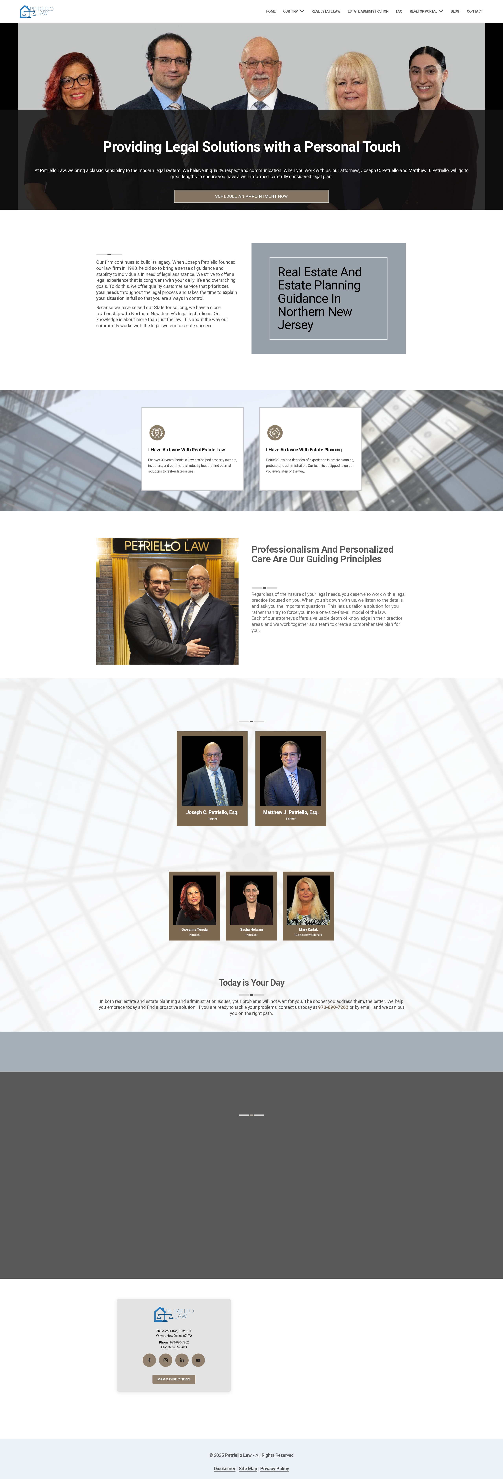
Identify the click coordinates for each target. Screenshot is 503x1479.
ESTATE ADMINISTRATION (368, 11)
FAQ (399, 11)
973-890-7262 (179, 1342)
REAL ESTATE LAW (326, 11)
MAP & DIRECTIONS (173, 1379)
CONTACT (475, 11)
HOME (271, 11)
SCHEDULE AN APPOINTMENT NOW (251, 196)
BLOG (455, 11)
